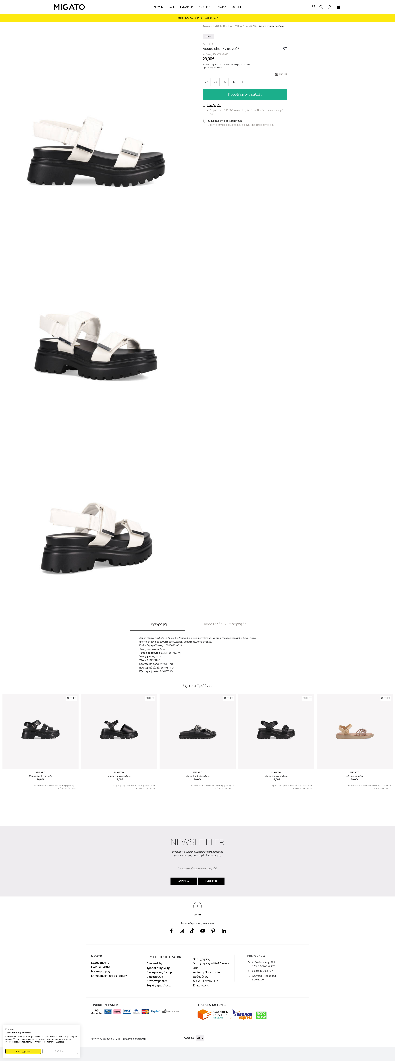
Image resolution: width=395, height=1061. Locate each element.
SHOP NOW (212, 18)
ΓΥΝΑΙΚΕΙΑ (219, 26)
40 (234, 81)
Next (73, 720)
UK (281, 74)
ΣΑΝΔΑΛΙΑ (251, 26)
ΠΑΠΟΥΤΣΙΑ (235, 26)
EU (276, 74)
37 (206, 81)
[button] (11, 1029)
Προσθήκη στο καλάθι (245, 94)
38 (215, 81)
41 (243, 81)
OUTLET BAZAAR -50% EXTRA (197, 18)
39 (224, 81)
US (285, 74)
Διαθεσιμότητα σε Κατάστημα (225, 120)
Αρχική (206, 26)
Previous (8, 720)
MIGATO (40, 772)
